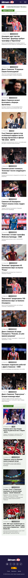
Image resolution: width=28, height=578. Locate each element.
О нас (8, 571)
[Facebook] (10, 564)
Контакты (13, 571)
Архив (19, 571)
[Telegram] (14, 564)
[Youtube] (7, 564)
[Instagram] (17, 564)
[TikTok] (20, 564)
